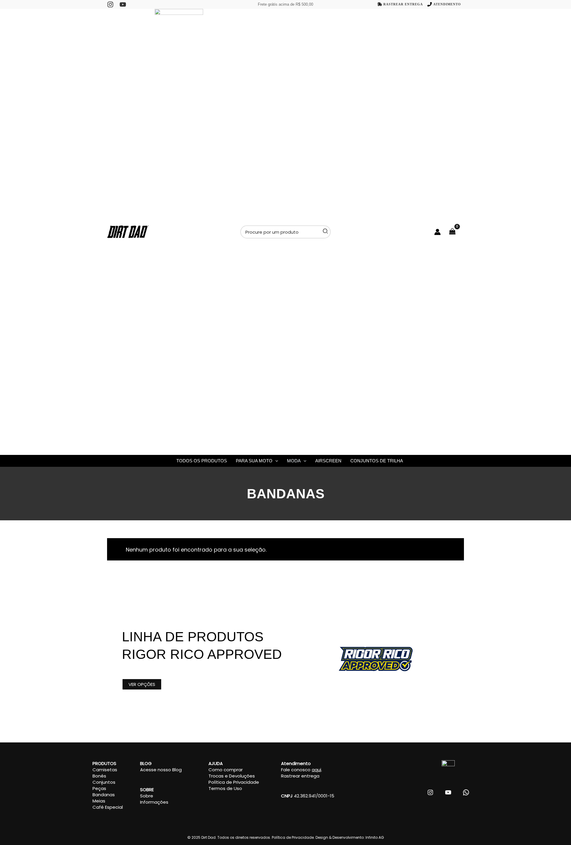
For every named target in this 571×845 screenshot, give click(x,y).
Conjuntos (103, 782)
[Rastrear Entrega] (400, 4)
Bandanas (103, 794)
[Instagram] (110, 4)
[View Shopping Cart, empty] (455, 232)
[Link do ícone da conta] (437, 232)
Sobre (146, 796)
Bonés (99, 776)
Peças (99, 788)
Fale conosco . (301, 770)
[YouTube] (123, 4)
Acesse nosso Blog (161, 770)
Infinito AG (374, 837)
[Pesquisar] (325, 232)
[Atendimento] (444, 4)
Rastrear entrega (300, 776)
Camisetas (104, 770)
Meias (98, 801)
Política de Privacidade (233, 782)
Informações (154, 802)
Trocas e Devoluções (231, 776)
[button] (275, 461)
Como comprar (225, 770)
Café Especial (107, 807)
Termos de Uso (225, 788)
